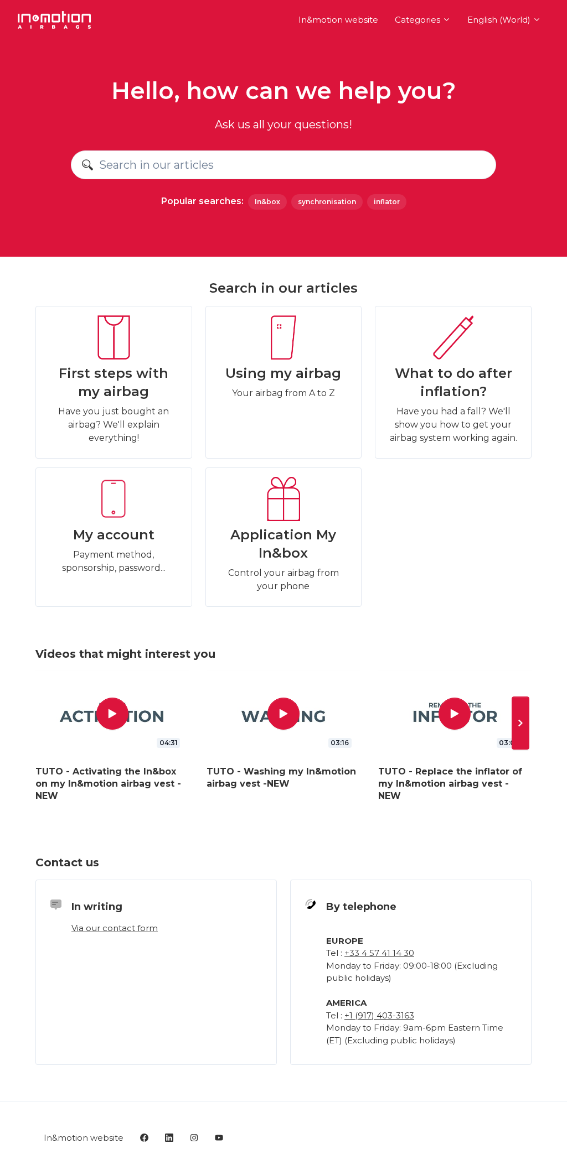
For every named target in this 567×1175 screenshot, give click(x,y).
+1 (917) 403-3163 (379, 1015)
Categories (418, 19)
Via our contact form (114, 928)
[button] (520, 723)
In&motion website (338, 19)
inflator (387, 201)
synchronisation (327, 201)
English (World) (500, 19)
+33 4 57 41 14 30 (379, 953)
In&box (267, 201)
